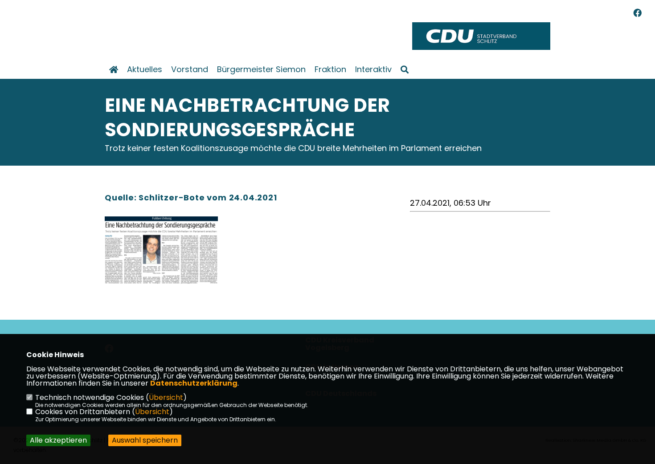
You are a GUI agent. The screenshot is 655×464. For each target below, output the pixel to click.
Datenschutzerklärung (193, 383)
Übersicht (166, 397)
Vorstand (189, 69)
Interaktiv (373, 69)
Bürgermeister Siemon (261, 69)
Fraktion (330, 69)
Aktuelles (144, 69)
